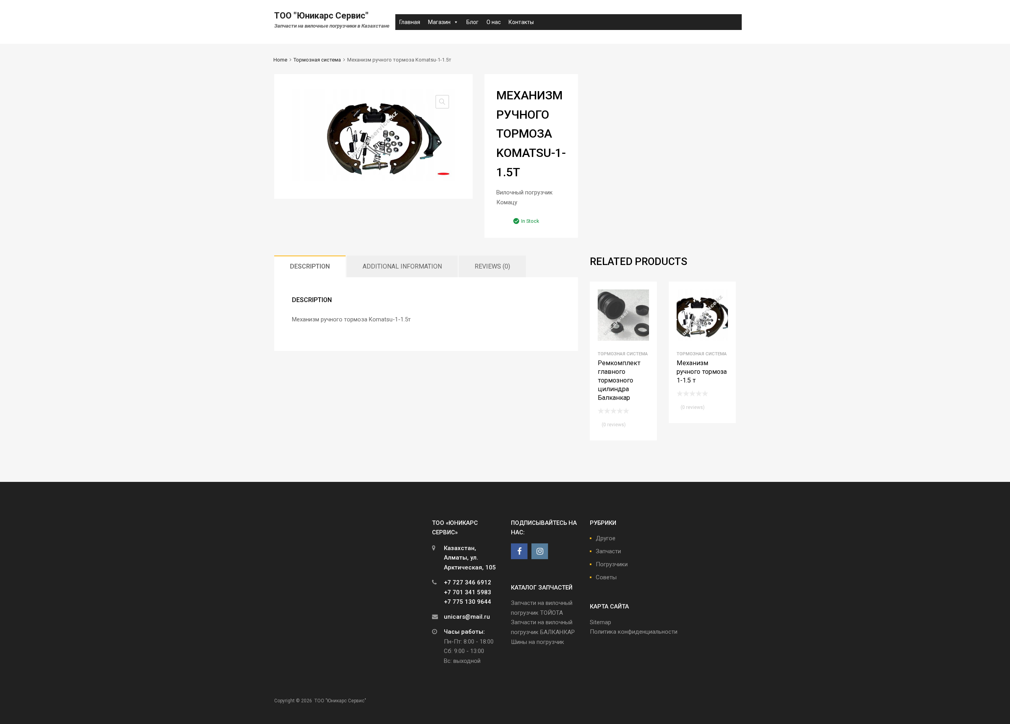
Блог (472, 22)
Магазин (439, 22)
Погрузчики (612, 564)
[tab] (310, 266)
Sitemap (600, 622)
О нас (493, 22)
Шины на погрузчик (537, 642)
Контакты (521, 22)
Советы (606, 577)
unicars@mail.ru (467, 616)
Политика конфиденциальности (633, 631)
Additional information (402, 266)
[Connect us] (519, 551)
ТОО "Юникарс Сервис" (321, 16)
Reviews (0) (492, 266)
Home (280, 60)
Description (310, 266)
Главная (409, 22)
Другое (605, 538)
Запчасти (608, 551)
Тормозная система (317, 60)
